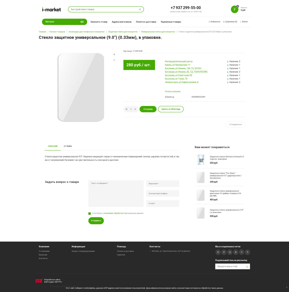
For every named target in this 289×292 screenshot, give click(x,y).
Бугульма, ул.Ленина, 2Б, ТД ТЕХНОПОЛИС (186, 72)
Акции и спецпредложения (83, 251)
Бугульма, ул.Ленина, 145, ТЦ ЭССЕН (183, 68)
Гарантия (121, 255)
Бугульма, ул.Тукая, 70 (176, 79)
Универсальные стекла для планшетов (158, 32)
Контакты (43, 258)
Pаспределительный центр (179, 61)
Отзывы (68, 146)
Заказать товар (98, 22)
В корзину (148, 109)
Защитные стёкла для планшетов (122, 32)
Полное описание (172, 91)
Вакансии (43, 255)
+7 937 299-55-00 (186, 7)
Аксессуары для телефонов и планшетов (86, 32)
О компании (44, 251)
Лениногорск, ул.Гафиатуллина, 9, (182, 82)
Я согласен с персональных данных (117, 213)
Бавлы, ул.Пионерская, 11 (177, 65)
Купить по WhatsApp (171, 109)
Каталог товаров (57, 32)
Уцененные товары (171, 22)
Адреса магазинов (121, 22)
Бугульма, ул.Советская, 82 (178, 75)
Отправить (96, 221)
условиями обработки (113, 213)
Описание (53, 146)
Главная (42, 32)
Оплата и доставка (146, 22)
